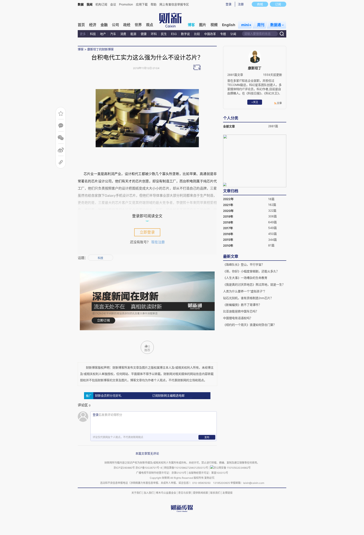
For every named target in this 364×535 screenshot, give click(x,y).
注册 (241, 4)
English (228, 25)
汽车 (113, 34)
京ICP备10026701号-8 (149, 467)
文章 (279, 103)
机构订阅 (101, 4)
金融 (104, 25)
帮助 (154, 4)
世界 (138, 25)
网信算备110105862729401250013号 (186, 467)
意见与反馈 (184, 492)
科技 (93, 34)
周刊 (260, 25)
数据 (81, 4)
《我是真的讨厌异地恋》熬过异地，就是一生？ (254, 284)
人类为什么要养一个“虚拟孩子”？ (244, 291)
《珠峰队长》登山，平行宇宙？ (243, 264)
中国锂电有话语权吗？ (238, 318)
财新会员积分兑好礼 (108, 395)
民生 (164, 34)
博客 (191, 25)
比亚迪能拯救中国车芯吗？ (240, 311)
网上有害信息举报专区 (174, 4)
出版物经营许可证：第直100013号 (208, 472)
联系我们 (215, 492)
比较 (197, 34)
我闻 (89, 4)
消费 (123, 34)
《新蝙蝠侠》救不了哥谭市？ (242, 304)
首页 (81, 25)
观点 (149, 25)
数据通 (275, 25)
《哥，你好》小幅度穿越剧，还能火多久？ (251, 271)
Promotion (126, 4)
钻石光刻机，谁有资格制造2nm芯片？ (248, 298)
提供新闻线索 (200, 492)
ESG (174, 34)
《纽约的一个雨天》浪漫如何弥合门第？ (249, 324)
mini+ (246, 25)
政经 (126, 25)
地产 (103, 34)
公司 (115, 25)
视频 (214, 25)
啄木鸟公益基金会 (166, 492)
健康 (144, 34)
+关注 (254, 102)
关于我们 (136, 492)
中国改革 (210, 34)
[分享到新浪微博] (60, 150)
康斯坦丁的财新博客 (100, 49)
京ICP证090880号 (124, 467)
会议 (113, 4)
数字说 (185, 34)
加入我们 (149, 492)
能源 (133, 34)
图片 (202, 25)
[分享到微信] (60, 137)
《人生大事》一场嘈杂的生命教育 (245, 278)
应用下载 (142, 4)
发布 (206, 437)
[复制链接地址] (60, 162)
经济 (92, 25)
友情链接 (227, 492)
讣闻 (233, 34)
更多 (83, 34)
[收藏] (60, 113)
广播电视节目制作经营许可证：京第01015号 (161, 472)
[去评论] (60, 125)
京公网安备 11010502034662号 (232, 467)
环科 (154, 34)
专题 (223, 34)
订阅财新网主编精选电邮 (168, 395)
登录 (229, 4)
